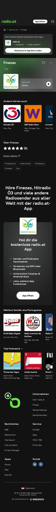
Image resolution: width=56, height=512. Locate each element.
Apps (35, 435)
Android (8, 475)
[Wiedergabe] (48, 84)
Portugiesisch (10, 164)
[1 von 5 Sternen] (5, 148)
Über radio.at (38, 400)
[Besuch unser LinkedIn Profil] (35, 464)
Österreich (30, 488)
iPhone (8, 465)
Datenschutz (10, 435)
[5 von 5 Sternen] (21, 148)
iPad (6, 470)
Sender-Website (10, 156)
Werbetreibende (40, 410)
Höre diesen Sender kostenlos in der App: (24, 37)
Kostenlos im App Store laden (28, 51)
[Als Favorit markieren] (43, 62)
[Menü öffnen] (52, 21)
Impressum (10, 440)
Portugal (8, 168)
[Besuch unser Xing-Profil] (41, 464)
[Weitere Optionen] (51, 63)
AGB (6, 430)
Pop (6, 69)
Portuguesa (39, 164)
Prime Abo (37, 445)
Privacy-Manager (12, 450)
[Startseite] (4, 30)
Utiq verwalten (11, 445)
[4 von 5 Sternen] (17, 148)
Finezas (25, 85)
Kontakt (36, 430)
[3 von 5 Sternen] (13, 148)
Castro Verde (25, 164)
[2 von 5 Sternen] (9, 148)
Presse (36, 405)
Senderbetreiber (40, 415)
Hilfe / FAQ (37, 440)
